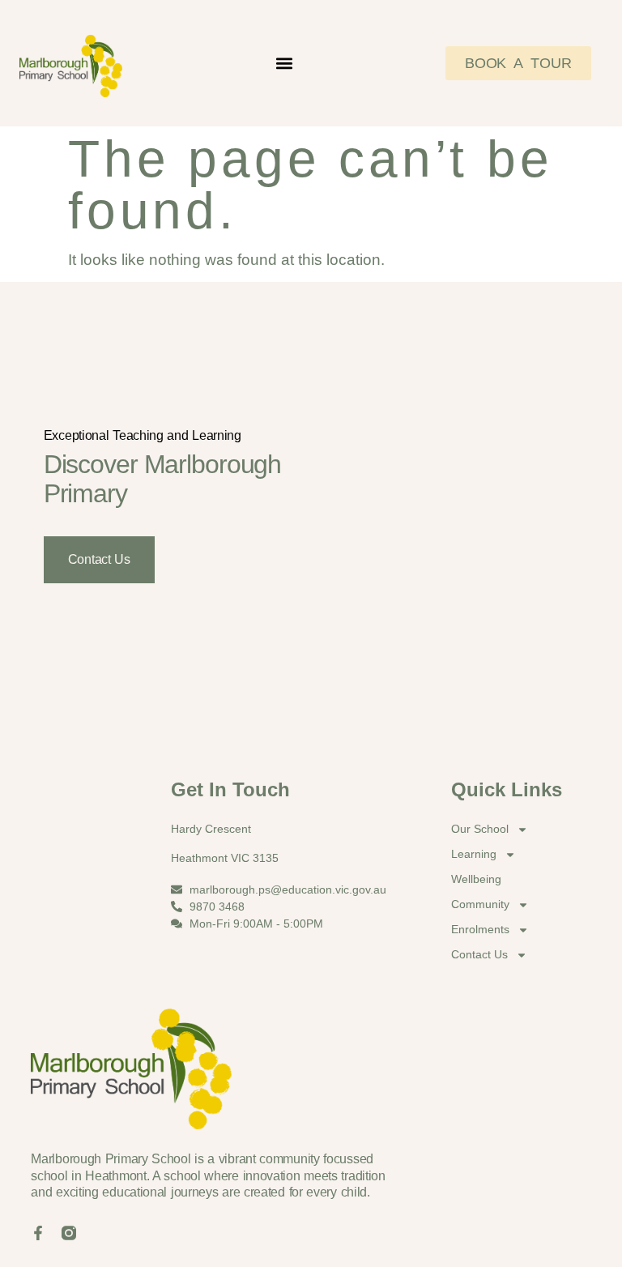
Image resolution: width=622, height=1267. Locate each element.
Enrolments (480, 929)
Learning (473, 853)
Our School (480, 828)
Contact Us (99, 559)
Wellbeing (476, 878)
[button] (284, 62)
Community (480, 904)
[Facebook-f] (38, 1233)
